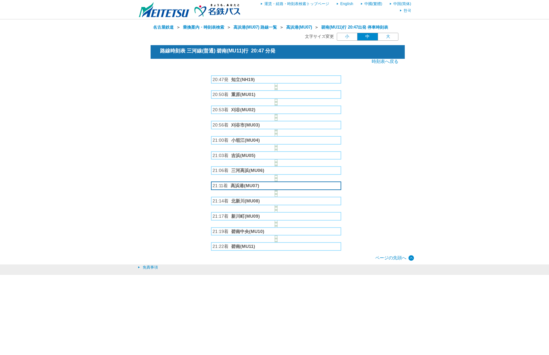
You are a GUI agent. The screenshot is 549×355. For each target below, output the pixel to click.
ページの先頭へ (390, 257)
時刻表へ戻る (385, 61)
